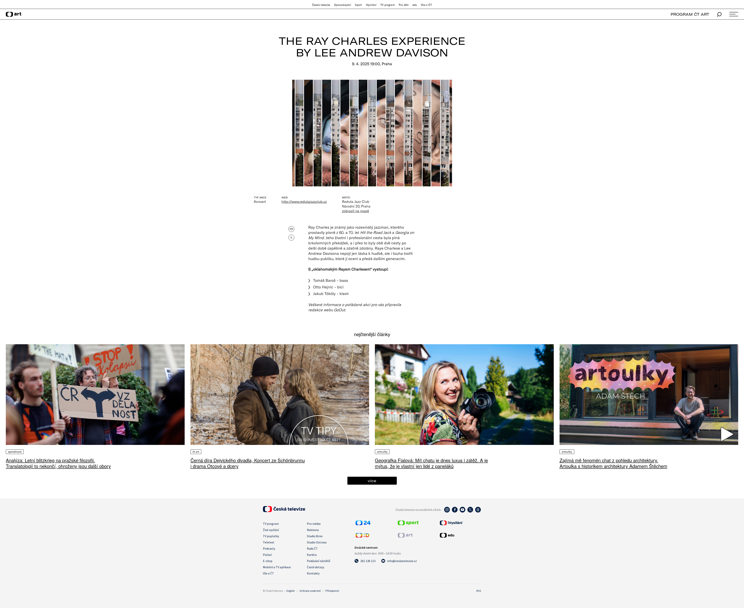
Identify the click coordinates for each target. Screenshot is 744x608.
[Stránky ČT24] (363, 524)
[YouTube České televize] (462, 512)
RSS (478, 590)
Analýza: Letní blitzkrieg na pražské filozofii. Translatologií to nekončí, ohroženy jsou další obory (58, 463)
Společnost (15, 451)
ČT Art (196, 451)
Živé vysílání (271, 530)
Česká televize (321, 5)
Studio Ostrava (316, 542)
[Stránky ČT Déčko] (362, 536)
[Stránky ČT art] (405, 536)
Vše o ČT (426, 5)
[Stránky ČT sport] (408, 524)
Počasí (267, 555)
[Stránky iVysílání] (460, 523)
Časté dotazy (315, 567)
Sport (358, 5)
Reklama (313, 530)
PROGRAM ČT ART (690, 14)
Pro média (313, 524)
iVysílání (371, 5)
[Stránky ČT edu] (460, 535)
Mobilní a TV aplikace (277, 567)
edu (414, 5)
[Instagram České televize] (447, 512)
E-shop (267, 561)
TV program (387, 5)
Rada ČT (312, 548)
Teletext (268, 542)
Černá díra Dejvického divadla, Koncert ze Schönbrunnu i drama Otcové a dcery (247, 463)
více (372, 480)
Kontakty (313, 573)
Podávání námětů (318, 561)
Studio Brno (315, 536)
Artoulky (382, 451)
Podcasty (269, 548)
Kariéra (312, 555)
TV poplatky (271, 536)
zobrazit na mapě (355, 211)
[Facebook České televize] (455, 512)
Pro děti (404, 5)
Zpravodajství (342, 5)
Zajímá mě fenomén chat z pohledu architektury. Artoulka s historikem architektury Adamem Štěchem (613, 463)
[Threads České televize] (478, 512)
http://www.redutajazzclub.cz (304, 201)
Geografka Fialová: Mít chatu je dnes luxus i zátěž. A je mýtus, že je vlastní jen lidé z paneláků (431, 463)
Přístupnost (332, 590)
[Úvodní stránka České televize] (284, 511)
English (291, 590)
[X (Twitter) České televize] (470, 512)
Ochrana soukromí (310, 590)
